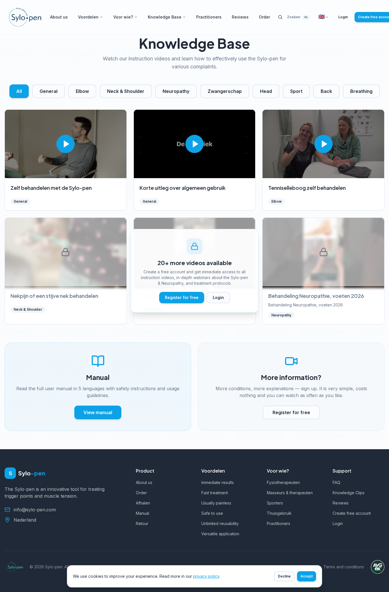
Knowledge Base (164, 17)
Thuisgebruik (279, 513)
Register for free (181, 297)
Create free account (352, 513)
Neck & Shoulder (125, 91)
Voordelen (88, 17)
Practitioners (209, 17)
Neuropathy (176, 91)
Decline (284, 576)
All (19, 91)
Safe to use (212, 513)
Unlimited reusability (220, 523)
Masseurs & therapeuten (290, 492)
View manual (97, 412)
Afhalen (143, 503)
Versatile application (220, 533)
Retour (142, 523)
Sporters (275, 503)
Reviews (240, 17)
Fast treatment (214, 492)
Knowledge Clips (349, 492)
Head (266, 91)
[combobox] (323, 17)
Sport (296, 91)
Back (326, 91)
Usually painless (216, 503)
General (49, 91)
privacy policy (206, 576)
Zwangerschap (225, 91)
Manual (142, 513)
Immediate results (217, 482)
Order (264, 17)
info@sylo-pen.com (35, 509)
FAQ (336, 482)
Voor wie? (123, 17)
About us (59, 17)
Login (343, 17)
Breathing (361, 91)
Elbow (82, 91)
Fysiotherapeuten (283, 482)
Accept (306, 576)
